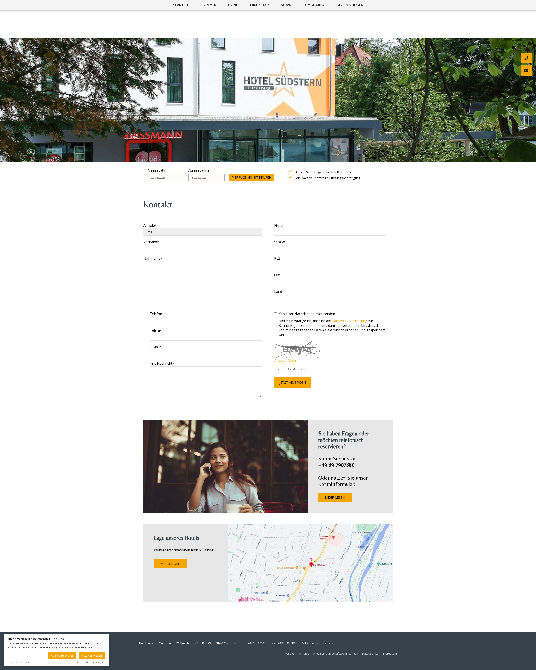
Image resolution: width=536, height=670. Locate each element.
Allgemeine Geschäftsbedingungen (335, 653)
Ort (277, 275)
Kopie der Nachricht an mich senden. (307, 313)
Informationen (349, 5)
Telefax (155, 330)
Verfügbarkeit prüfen (252, 177)
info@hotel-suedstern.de (323, 643)
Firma (278, 225)
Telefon (156, 313)
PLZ (277, 258)
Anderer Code (285, 360)
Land (278, 291)
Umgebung (314, 5)
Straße (279, 242)
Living (233, 5)
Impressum (81, 662)
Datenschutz (98, 662)
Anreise (304, 653)
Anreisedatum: (158, 170)
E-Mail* (155, 347)
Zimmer (210, 5)
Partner (290, 653)
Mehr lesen (335, 498)
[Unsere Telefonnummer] (526, 58)
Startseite (182, 5)
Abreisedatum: (198, 170)
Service (287, 5)
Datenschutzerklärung (349, 321)
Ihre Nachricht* (162, 363)
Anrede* (150, 225)
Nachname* (152, 258)
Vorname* (151, 242)
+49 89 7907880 (255, 643)
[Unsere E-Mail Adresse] (526, 70)
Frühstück (259, 5)
